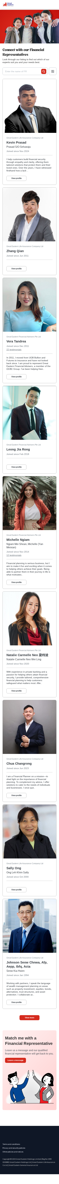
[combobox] (23, 71)
